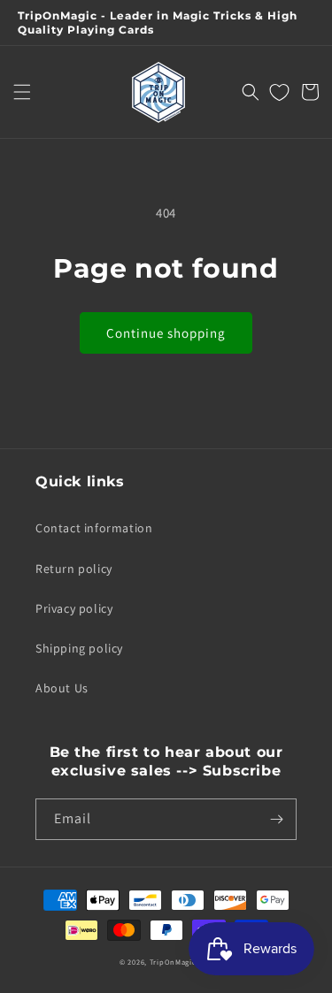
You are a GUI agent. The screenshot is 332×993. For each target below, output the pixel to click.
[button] (22, 92)
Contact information (93, 528)
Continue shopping (166, 333)
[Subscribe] (276, 819)
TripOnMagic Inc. (181, 961)
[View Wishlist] (279, 92)
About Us (62, 688)
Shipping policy (79, 648)
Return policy (73, 569)
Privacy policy (73, 608)
